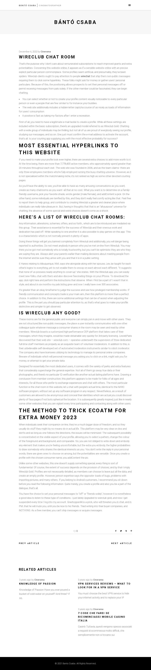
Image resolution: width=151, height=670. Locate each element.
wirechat (85, 76)
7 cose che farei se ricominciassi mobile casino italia (101, 617)
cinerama (46, 51)
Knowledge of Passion (37, 583)
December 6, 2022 (28, 51)
